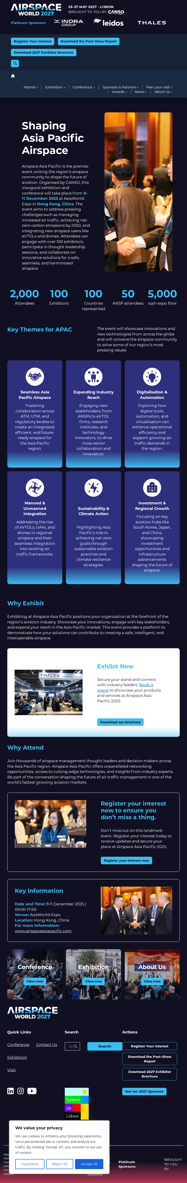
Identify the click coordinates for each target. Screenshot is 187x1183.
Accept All (89, 1164)
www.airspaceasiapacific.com (43, 931)
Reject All (59, 1164)
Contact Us (46, 1044)
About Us (152, 967)
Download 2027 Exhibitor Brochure (43, 52)
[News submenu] (146, 92)
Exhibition (93, 967)
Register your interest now (126, 861)
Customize (29, 1164)
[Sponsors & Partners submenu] (138, 87)
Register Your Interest (32, 41)
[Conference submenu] (94, 87)
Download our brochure (120, 722)
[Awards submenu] (126, 92)
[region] (59, 1147)
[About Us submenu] (171, 92)
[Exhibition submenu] (64, 87)
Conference (35, 967)
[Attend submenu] (37, 87)
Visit (11, 1070)
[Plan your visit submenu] (171, 87)
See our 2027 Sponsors (144, 1091)
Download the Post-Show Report (89, 41)
